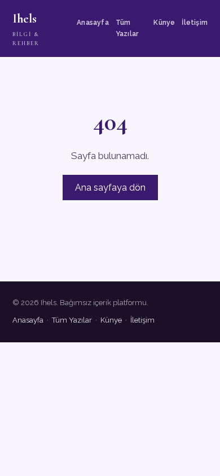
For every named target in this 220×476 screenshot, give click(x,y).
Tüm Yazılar (127, 28)
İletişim (195, 23)
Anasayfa (93, 23)
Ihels (25, 29)
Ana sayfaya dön (110, 187)
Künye (164, 23)
